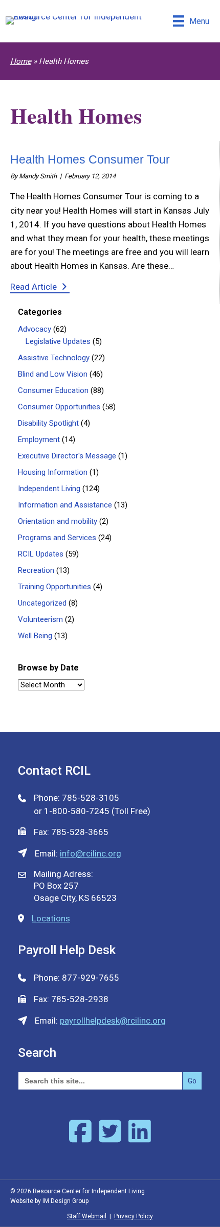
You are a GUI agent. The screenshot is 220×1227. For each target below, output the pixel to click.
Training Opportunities (54, 586)
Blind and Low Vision (52, 374)
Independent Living (49, 488)
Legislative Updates (58, 341)
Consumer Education (53, 390)
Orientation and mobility (57, 521)
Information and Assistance (65, 505)
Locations (51, 918)
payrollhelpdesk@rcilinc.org (113, 1020)
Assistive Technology (54, 357)
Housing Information (52, 472)
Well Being (35, 635)
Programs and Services (57, 537)
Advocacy (34, 329)
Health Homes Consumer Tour (90, 159)
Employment (39, 439)
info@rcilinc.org (90, 853)
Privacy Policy (133, 1216)
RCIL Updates (40, 554)
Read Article (40, 286)
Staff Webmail (86, 1216)
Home (20, 61)
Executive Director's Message (67, 455)
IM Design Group (65, 1201)
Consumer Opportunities (59, 406)
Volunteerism (40, 619)
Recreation (36, 570)
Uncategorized (42, 603)
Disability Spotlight (48, 423)
